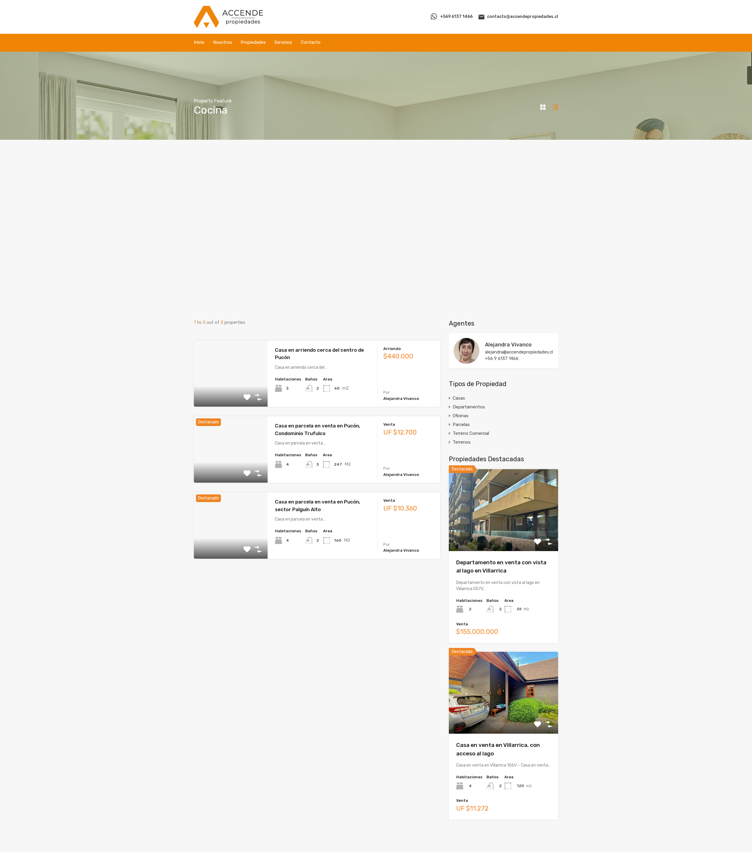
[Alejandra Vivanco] (466, 361)
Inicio (199, 42)
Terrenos (462, 442)
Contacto (310, 42)
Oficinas (461, 415)
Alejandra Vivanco (508, 344)
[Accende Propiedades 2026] (228, 25)
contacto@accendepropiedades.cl (522, 16)
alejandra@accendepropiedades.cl (519, 352)
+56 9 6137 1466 (501, 358)
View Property (503, 534)
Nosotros (222, 42)
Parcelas (461, 424)
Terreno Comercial (471, 433)
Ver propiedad (230, 393)
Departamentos (469, 407)
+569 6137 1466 (456, 16)
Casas (459, 398)
